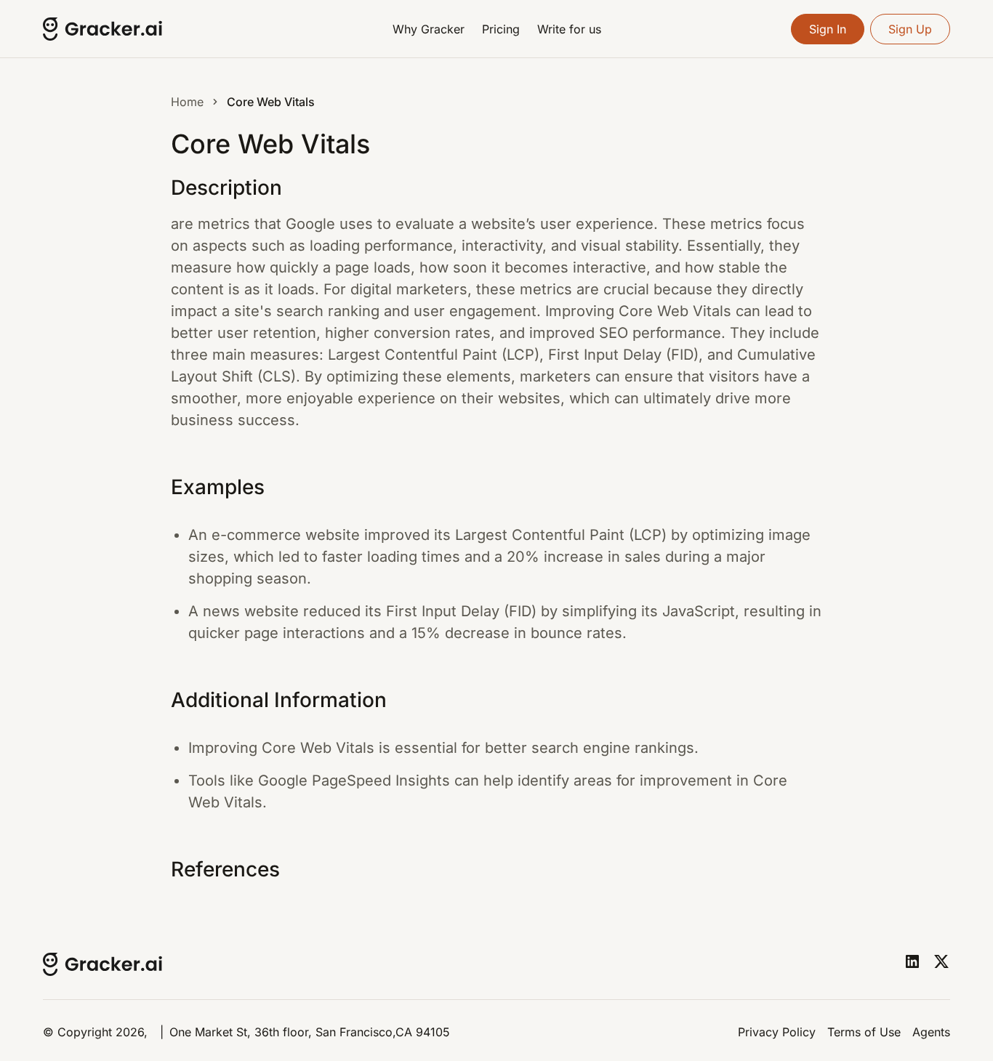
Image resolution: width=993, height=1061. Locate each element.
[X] (941, 961)
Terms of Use (864, 1032)
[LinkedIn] (912, 961)
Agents (931, 1032)
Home (187, 101)
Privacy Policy (777, 1032)
